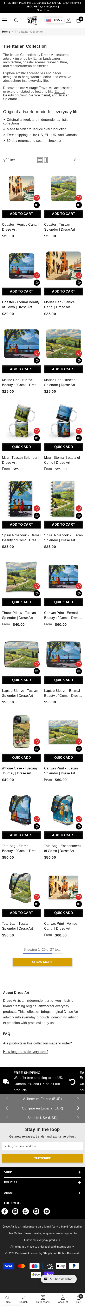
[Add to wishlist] (37, 198)
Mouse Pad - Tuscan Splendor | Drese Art (60, 382)
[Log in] (68, 20)
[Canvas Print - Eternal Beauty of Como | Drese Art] (63, 576)
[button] (40, 160)
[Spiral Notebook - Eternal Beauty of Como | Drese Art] (21, 499)
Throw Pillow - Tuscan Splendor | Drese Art (19, 615)
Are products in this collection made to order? (37, 1043)
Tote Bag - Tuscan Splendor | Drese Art (17, 926)
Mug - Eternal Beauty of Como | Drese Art (62, 460)
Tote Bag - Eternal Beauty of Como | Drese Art (20, 848)
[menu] (4, 20)
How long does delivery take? (25, 1052)
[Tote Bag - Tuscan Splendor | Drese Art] (21, 887)
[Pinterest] (25, 1211)
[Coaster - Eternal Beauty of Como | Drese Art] (21, 266)
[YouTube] (47, 1211)
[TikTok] (36, 1211)
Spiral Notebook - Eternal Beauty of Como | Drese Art (21, 538)
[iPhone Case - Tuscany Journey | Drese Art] (21, 732)
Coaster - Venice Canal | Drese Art (20, 227)
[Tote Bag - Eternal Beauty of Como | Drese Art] (21, 809)
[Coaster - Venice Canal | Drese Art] (21, 188)
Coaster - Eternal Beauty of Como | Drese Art (21, 304)
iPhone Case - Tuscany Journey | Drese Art (20, 771)
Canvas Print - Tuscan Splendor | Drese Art (61, 771)
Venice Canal (39, 95)
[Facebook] (4, 1211)
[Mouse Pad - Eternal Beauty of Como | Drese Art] (21, 343)
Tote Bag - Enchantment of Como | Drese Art (62, 848)
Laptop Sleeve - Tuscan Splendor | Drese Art (20, 693)
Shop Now (43, 10)
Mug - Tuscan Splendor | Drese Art (20, 460)
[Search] (16, 20)
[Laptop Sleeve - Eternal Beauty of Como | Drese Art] (63, 654)
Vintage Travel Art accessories (49, 88)
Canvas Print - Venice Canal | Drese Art (60, 926)
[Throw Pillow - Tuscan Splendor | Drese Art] (21, 576)
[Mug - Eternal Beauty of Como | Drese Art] (63, 421)
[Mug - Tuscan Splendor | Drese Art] (21, 421)
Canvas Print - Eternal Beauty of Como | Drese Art (62, 615)
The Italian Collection (29, 31)
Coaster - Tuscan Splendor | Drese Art (59, 227)
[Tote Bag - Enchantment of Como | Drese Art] (63, 809)
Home (6, 31)
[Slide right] (78, 1099)
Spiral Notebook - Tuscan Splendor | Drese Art (63, 537)
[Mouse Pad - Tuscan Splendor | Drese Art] (63, 343)
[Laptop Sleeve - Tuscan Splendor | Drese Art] (21, 654)
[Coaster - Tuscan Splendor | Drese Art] (63, 188)
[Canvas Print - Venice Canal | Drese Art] (63, 887)
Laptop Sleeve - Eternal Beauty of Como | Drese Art (62, 693)
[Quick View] (37, 205)
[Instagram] (15, 1211)
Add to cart (21, 214)
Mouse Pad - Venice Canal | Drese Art (59, 304)
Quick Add (21, 447)
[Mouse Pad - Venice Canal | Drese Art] (63, 266)
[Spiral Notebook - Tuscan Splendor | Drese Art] (63, 499)
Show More (42, 962)
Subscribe (42, 1158)
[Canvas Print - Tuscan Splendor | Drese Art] (63, 732)
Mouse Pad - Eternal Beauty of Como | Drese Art (20, 383)
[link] (23, 1299)
